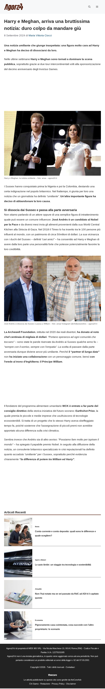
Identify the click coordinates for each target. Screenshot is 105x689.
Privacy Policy (58, 684)
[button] (89, 7)
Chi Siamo (34, 684)
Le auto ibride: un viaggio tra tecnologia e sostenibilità (63, 565)
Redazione (45, 684)
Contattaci (70, 667)
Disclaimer (71, 684)
